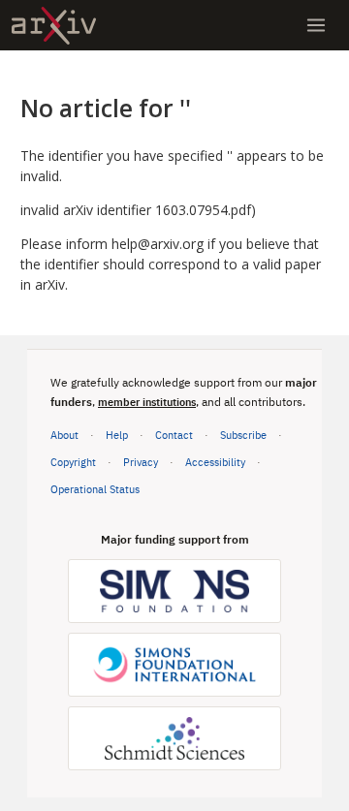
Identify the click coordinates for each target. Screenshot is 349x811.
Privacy (140, 461)
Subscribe (243, 434)
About (64, 434)
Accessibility (215, 461)
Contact (174, 434)
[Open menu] (316, 25)
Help (117, 434)
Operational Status (95, 488)
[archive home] (54, 26)
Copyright (73, 461)
